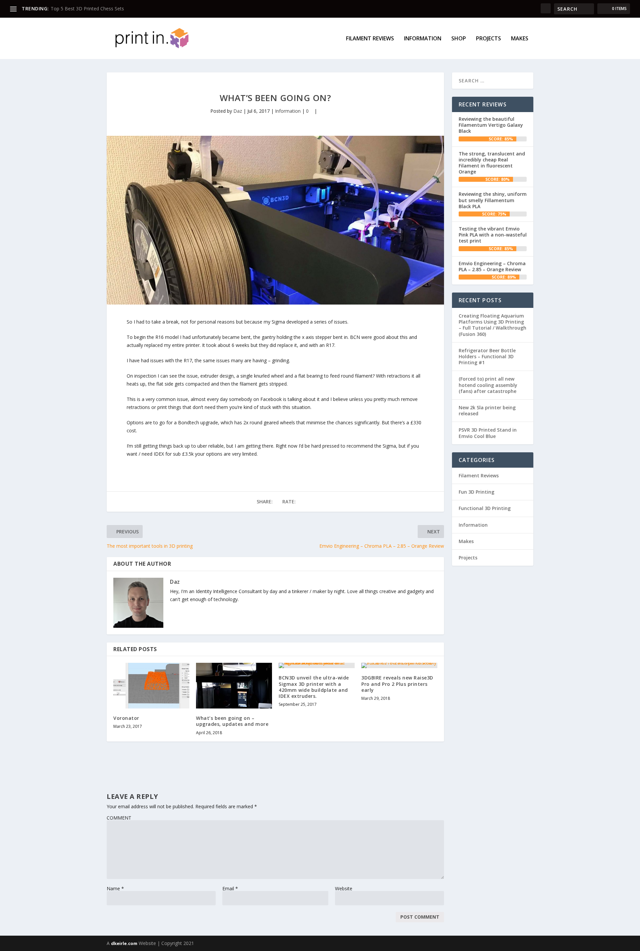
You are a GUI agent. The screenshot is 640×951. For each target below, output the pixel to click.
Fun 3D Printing (476, 492)
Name (115, 888)
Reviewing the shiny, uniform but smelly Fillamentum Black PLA (493, 200)
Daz (237, 111)
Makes (519, 39)
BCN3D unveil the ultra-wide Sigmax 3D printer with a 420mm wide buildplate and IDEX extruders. (314, 686)
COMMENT (119, 818)
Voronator (126, 718)
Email (230, 888)
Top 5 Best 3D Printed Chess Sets (87, 8)
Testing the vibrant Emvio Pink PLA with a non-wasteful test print (493, 234)
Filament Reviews (370, 39)
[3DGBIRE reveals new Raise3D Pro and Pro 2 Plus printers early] (399, 665)
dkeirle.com (124, 943)
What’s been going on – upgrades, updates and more (232, 721)
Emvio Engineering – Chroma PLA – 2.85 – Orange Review (492, 266)
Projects (488, 39)
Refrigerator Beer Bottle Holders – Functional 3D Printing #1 (487, 356)
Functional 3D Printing (485, 508)
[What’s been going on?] (275, 220)
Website (343, 888)
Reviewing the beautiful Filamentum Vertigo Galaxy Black (491, 125)
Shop (458, 39)
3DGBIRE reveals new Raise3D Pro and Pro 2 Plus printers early (397, 683)
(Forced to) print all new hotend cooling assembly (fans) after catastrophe (488, 385)
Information (422, 39)
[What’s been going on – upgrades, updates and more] (234, 685)
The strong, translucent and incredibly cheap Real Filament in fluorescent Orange (492, 162)
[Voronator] (151, 685)
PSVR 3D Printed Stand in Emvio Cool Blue (488, 433)
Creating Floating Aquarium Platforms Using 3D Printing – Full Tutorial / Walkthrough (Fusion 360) (492, 325)
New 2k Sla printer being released (487, 410)
